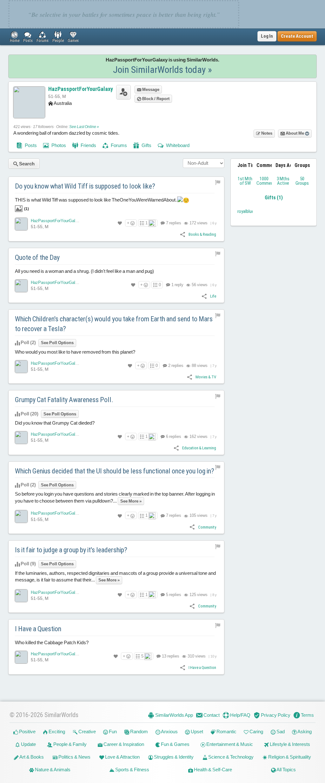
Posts (30, 145)
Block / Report (155, 98)
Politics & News (73, 757)
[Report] (218, 182)
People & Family (69, 744)
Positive (27, 731)
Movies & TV (206, 377)
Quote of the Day (37, 257)
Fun (112, 731)
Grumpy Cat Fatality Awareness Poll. (64, 400)
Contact (211, 715)
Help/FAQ (239, 715)
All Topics (286, 769)
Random (138, 731)
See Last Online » (84, 127)
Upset (196, 731)
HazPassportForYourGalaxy (80, 89)
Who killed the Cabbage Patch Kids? (52, 642)
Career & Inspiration (123, 744)
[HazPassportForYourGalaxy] (21, 224)
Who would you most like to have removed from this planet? (75, 352)
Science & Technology (230, 757)
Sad (280, 731)
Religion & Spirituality (289, 757)
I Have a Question (38, 629)
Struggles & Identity (173, 757)
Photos (58, 145)
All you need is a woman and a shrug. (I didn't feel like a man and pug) (84, 271)
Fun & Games (174, 744)
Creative (86, 731)
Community (207, 527)
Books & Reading (202, 234)
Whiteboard (177, 145)
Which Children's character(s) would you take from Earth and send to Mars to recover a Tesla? (114, 324)
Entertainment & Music (229, 744)
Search (26, 163)
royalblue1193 (250, 211)
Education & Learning (199, 448)
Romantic (226, 731)
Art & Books (31, 757)
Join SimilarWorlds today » (162, 69)
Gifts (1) (274, 198)
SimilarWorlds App (173, 715)
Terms (307, 715)
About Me (295, 133)
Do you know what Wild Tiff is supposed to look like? (85, 186)
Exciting (56, 731)
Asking (304, 731)
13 (170, 656)
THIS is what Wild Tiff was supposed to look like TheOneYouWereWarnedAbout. (96, 204)
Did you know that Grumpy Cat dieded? (55, 423)
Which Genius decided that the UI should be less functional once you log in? (114, 471)
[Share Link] (182, 234)
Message (150, 89)
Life (213, 296)
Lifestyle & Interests (289, 744)
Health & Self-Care (212, 769)
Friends (88, 145)
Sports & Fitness (131, 769)
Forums (118, 145)
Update (28, 744)
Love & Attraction (122, 757)
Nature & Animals (52, 769)
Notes (266, 133)
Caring (256, 731)
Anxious (169, 731)
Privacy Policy (275, 715)
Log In (267, 36)
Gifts (146, 145)
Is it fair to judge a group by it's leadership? (71, 550)
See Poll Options (57, 342)
